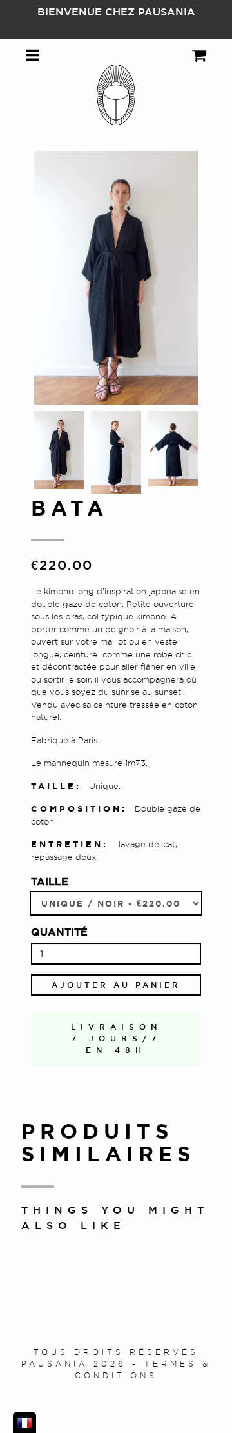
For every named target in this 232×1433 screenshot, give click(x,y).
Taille (49, 881)
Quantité (59, 931)
